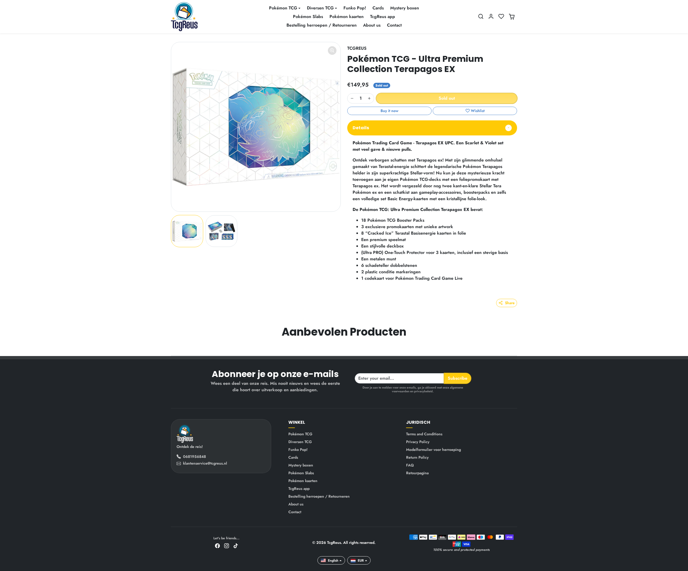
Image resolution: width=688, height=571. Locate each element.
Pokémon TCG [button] (283, 8)
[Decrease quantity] (352, 98)
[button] (481, 16)
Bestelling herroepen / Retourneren (321, 25)
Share (510, 303)
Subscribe (457, 378)
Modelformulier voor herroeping (433, 449)
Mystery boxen (404, 8)
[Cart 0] (511, 16)
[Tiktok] (235, 545)
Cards (378, 8)
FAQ (410, 465)
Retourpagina (417, 473)
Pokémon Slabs (308, 16)
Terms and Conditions (424, 434)
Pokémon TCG (300, 434)
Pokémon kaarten (346, 16)
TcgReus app (382, 16)
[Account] (491, 16)
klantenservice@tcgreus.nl (205, 463)
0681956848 (194, 456)
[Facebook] (217, 545)
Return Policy (417, 457)
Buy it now (389, 110)
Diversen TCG (300, 441)
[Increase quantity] (369, 98)
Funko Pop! (354, 8)
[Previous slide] (171, 347)
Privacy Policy (417, 441)
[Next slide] (516, 347)
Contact (394, 25)
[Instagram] (226, 545)
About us (372, 25)
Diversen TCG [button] (320, 8)
